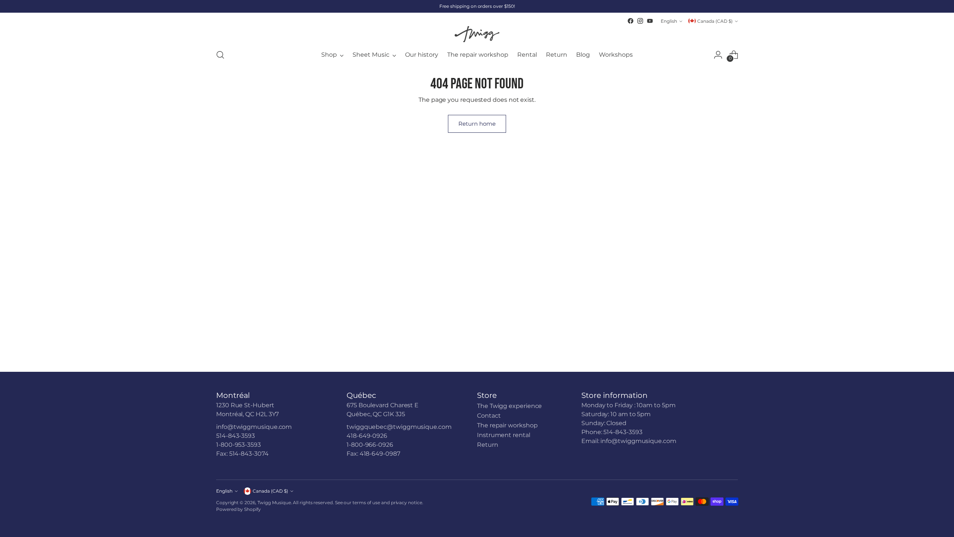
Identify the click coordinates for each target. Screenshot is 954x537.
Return (487, 444)
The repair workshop (507, 425)
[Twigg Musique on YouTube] (650, 21)
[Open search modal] (220, 54)
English (669, 21)
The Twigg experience (509, 405)
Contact (488, 415)
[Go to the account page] (718, 54)
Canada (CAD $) (715, 21)
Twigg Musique (274, 502)
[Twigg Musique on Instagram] (640, 21)
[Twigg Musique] (477, 34)
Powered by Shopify (238, 509)
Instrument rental (503, 435)
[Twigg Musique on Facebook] (630, 21)
